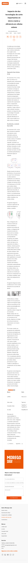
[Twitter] (20, 37)
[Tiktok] (13, 555)
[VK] (14, 40)
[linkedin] (5, 555)
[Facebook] (11, 37)
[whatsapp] (10, 555)
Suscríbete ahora (14, 498)
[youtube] (8, 555)
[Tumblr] (17, 37)
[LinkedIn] (14, 37)
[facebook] (2, 555)
